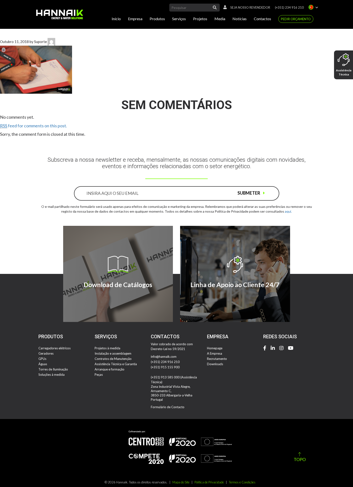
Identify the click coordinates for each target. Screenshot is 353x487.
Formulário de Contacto (167, 407)
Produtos (157, 18)
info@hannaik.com (163, 356)
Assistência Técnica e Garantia (116, 364)
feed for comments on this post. (33, 125)
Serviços (179, 18)
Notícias (239, 18)
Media (219, 18)
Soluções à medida (51, 374)
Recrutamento (217, 359)
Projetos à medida (107, 348)
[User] (224, 7)
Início (116, 18)
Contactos (262, 18)
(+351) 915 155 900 (165, 367)
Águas (42, 364)
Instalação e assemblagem (113, 353)
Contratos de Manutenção (113, 359)
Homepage (214, 348)
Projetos (200, 18)
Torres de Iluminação (53, 369)
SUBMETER (249, 193)
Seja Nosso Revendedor (250, 7)
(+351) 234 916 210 (289, 7)
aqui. (288, 211)
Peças (99, 374)
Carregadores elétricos (54, 348)
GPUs (42, 359)
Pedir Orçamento (296, 19)
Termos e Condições (242, 482)
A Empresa (214, 353)
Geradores (46, 353)
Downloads (215, 364)
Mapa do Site (180, 482)
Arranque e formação (109, 369)
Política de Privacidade (209, 482)
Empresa (135, 18)
